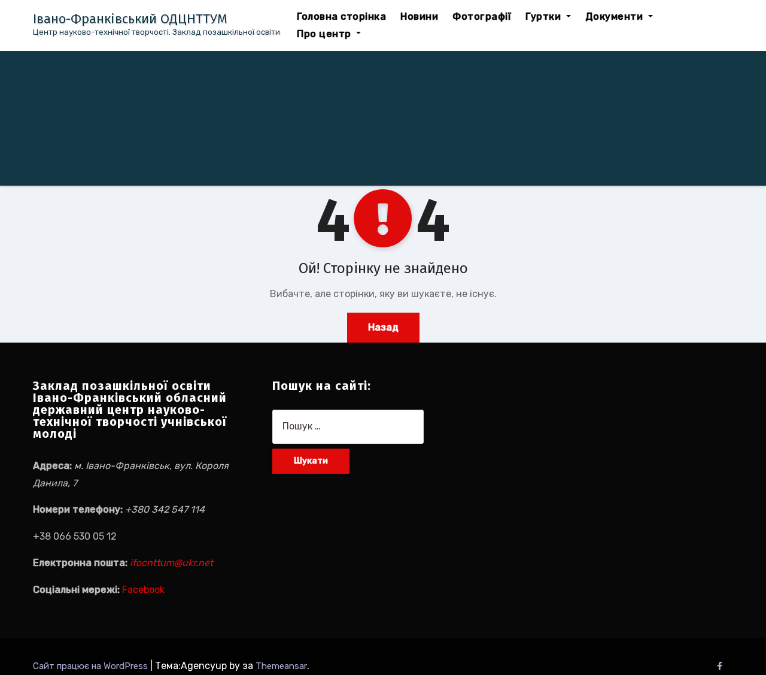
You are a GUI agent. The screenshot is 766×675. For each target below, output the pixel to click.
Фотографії (481, 16)
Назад (383, 327)
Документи (615, 16)
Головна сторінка (341, 16)
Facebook (143, 589)
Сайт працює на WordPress (91, 666)
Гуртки (544, 16)
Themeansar (281, 666)
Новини (419, 16)
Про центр (325, 34)
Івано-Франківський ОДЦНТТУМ (130, 19)
